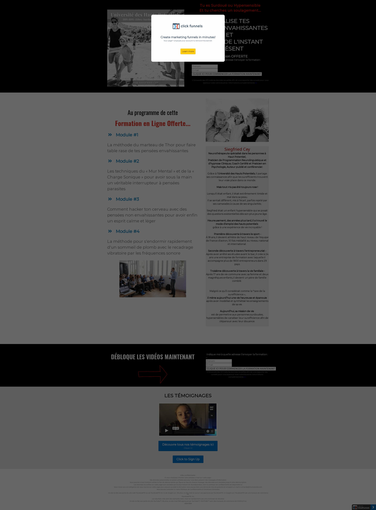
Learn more (188, 51)
